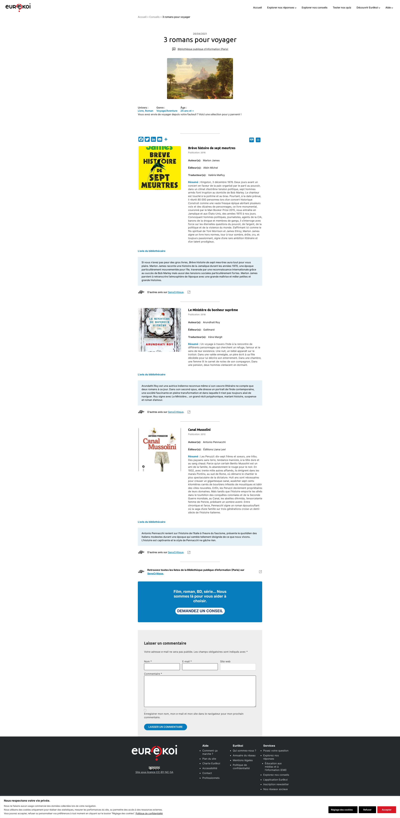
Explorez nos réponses (271, 757)
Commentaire (153, 673)
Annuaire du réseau (244, 755)
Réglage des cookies (342, 809)
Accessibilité (209, 768)
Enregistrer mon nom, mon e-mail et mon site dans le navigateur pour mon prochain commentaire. (193, 715)
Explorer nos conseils (315, 7)
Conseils (154, 16)
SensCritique (175, 292)
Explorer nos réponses (280, 7)
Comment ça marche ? (210, 752)
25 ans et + (187, 110)
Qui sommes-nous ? (244, 750)
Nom (148, 661)
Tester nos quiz (342, 7)
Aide (388, 7)
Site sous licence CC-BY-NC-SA (154, 772)
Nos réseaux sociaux (275, 789)
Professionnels (211, 777)
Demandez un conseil (200, 611)
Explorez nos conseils (276, 774)
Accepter (387, 809)
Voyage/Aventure (166, 110)
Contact (207, 773)
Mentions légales (243, 760)
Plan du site (209, 758)
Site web (225, 661)
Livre (141, 110)
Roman (149, 110)
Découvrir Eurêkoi (367, 7)
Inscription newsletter (276, 784)
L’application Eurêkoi (275, 779)
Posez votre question (275, 750)
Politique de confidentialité (149, 813)
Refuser (367, 809)
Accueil (257, 7)
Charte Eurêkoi (211, 763)
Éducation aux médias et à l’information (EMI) (276, 766)
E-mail (187, 661)
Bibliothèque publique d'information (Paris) (203, 49)
